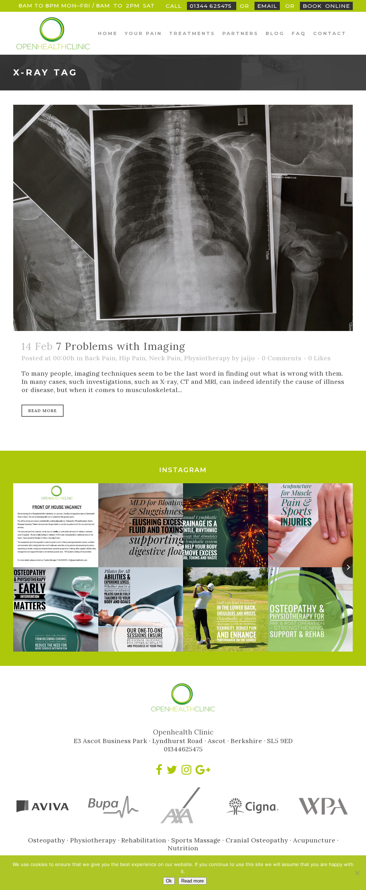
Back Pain (100, 358)
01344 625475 (211, 6)
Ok (169, 881)
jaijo (248, 358)
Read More (42, 410)
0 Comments (281, 358)
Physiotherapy (207, 358)
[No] (357, 872)
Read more (192, 881)
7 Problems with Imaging (120, 346)
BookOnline (326, 6)
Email (267, 6)
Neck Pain (165, 358)
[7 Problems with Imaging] (183, 218)
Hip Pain (132, 358)
